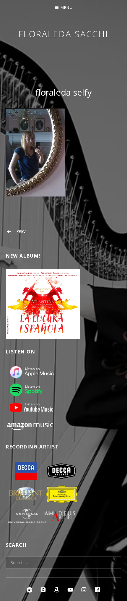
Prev (21, 231)
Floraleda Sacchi (63, 34)
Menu (67, 7)
